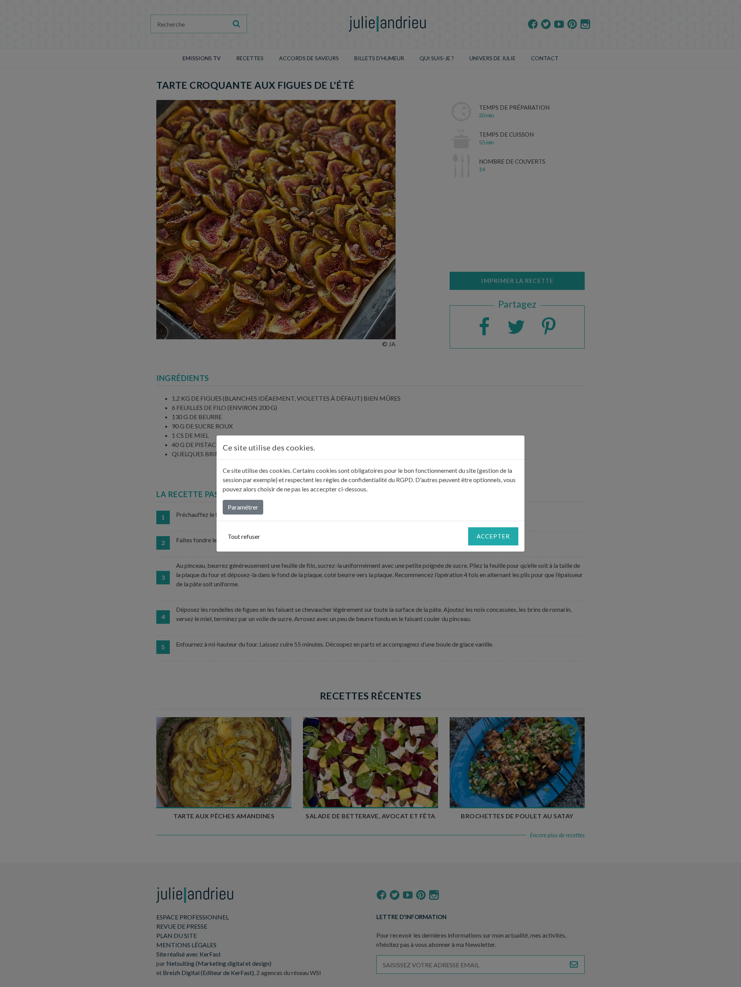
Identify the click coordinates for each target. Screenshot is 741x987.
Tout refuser (244, 536)
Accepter (493, 536)
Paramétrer (243, 507)
